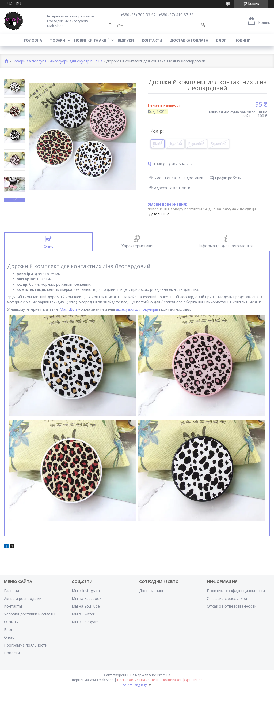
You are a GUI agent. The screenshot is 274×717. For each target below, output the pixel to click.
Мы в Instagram (86, 590)
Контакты (13, 606)
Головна (33, 40)
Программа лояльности (25, 645)
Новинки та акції (91, 40)
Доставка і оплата (189, 40)
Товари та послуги (29, 61)
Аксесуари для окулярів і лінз (76, 61)
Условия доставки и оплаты (29, 613)
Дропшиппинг (151, 590)
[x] (12, 546)
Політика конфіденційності (183, 680)
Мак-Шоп (68, 309)
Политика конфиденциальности (236, 590)
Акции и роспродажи (22, 598)
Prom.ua (163, 675)
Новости (12, 652)
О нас (9, 637)
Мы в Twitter (83, 613)
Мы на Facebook (86, 598)
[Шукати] (203, 24)
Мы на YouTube (86, 606)
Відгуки (126, 40)
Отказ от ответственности (232, 606)
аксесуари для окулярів (137, 309)
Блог (221, 40)
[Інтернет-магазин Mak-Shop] (13, 21)
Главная (11, 590)
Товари (57, 40)
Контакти (152, 40)
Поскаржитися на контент (137, 680)
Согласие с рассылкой (227, 598)
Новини (242, 40)
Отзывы (11, 621)
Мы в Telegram (85, 621)
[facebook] (6, 546)
